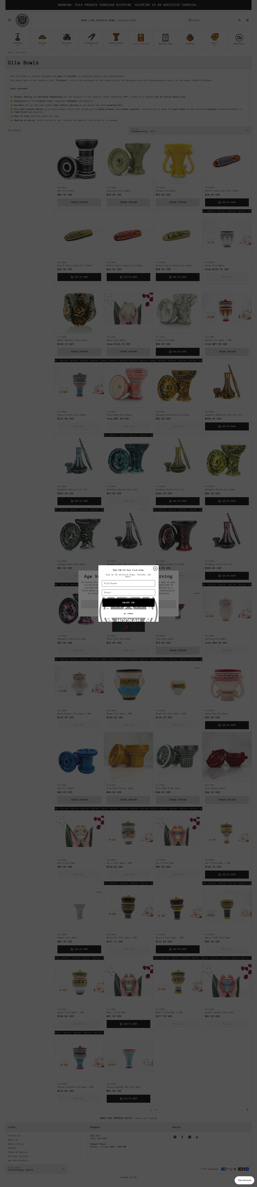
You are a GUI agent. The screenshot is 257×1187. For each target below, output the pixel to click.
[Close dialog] (155, 569)
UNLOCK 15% (128, 603)
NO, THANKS (128, 613)
